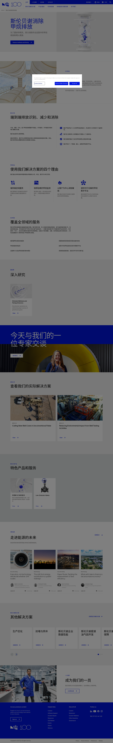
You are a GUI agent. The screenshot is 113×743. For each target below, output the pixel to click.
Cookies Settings (38, 83)
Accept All (74, 83)
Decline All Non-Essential (61, 83)
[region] (57, 81)
